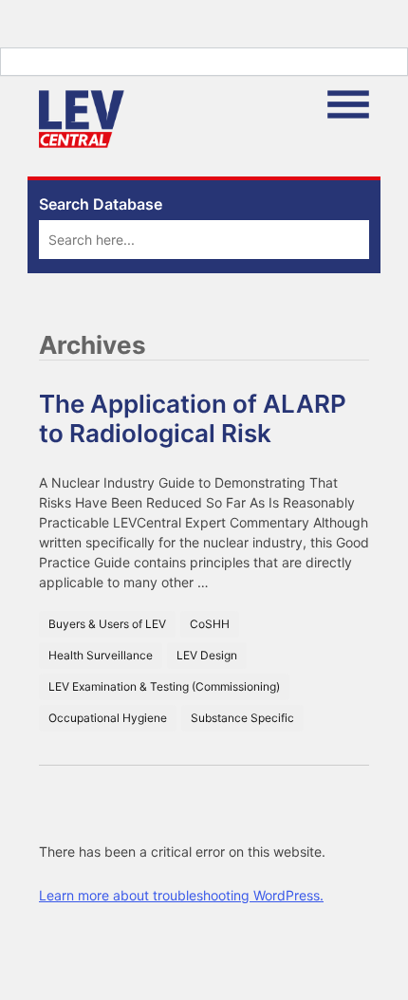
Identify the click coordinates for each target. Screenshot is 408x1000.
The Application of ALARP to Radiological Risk (192, 418)
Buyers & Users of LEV (107, 624)
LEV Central (81, 119)
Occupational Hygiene (107, 718)
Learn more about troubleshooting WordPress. (181, 895)
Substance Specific (242, 718)
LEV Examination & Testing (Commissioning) (164, 686)
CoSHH (210, 624)
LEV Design (206, 655)
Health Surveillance (100, 655)
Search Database (100, 204)
